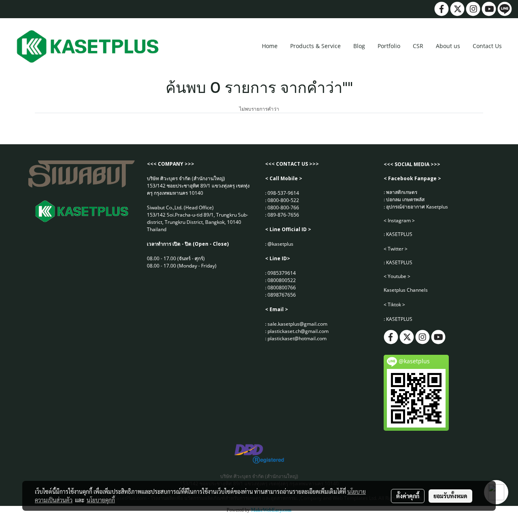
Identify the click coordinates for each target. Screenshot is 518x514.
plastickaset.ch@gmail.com (298, 331)
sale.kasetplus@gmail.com (297, 323)
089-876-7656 (283, 214)
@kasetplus (280, 243)
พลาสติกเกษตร (401, 192)
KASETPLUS (399, 234)
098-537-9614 (283, 193)
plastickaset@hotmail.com (297, 338)
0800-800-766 (283, 207)
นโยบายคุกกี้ (101, 499)
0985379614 (281, 273)
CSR (418, 46)
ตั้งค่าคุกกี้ (407, 495)
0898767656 (281, 294)
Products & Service (315, 46)
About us (448, 46)
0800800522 (281, 280)
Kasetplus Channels (406, 289)
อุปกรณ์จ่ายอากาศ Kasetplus (417, 206)
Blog (359, 46)
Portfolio (389, 46)
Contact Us (487, 46)
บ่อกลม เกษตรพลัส (405, 199)
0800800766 (281, 287)
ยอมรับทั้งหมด (450, 495)
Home (270, 46)
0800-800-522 (283, 200)
